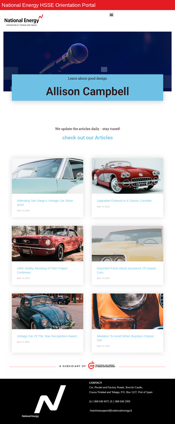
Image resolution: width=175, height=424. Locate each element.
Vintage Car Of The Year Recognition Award (47, 336)
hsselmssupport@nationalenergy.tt (111, 410)
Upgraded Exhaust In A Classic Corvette (124, 200)
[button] (111, 14)
